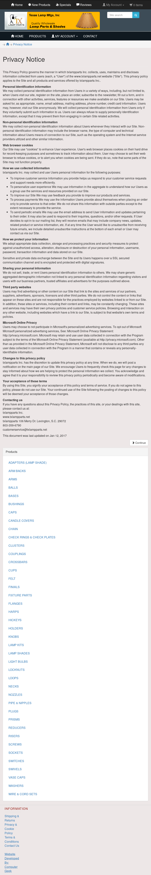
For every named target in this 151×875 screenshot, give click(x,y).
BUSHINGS (16, 504)
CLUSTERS (16, 545)
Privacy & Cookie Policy (11, 828)
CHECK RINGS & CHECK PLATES (31, 537)
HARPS (13, 612)
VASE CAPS (16, 777)
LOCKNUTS (16, 670)
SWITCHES (16, 761)
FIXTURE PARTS (20, 595)
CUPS (12, 570)
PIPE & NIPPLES (19, 703)
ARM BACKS (17, 471)
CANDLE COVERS (21, 520)
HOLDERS (15, 628)
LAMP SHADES (19, 653)
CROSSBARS (17, 562)
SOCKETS (15, 752)
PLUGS (13, 711)
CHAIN (13, 529)
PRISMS (14, 719)
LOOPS (13, 678)
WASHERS (16, 786)
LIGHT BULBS (18, 661)
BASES (13, 496)
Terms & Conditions (12, 839)
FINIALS (14, 587)
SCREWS (15, 744)
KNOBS (13, 636)
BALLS (13, 487)
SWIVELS (15, 769)
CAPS (12, 512)
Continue (140, 443)
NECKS (13, 686)
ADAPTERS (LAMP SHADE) (27, 462)
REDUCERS (17, 728)
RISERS (14, 736)
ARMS (12, 479)
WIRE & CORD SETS (22, 794)
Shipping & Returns (12, 818)
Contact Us (12, 845)
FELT (11, 578)
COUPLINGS (17, 554)
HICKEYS (15, 620)
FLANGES (15, 603)
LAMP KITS (16, 645)
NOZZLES (15, 694)
